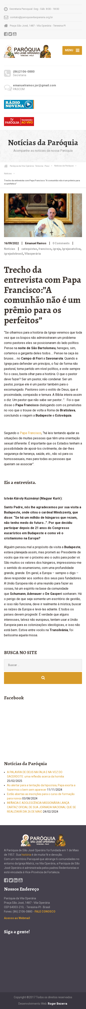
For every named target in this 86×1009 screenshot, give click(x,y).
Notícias (9, 248)
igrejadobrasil (13, 253)
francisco (45, 248)
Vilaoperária (32, 253)
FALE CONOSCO (45, 911)
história (26, 854)
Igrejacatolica (71, 248)
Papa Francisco (30, 433)
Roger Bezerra (57, 1003)
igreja (57, 248)
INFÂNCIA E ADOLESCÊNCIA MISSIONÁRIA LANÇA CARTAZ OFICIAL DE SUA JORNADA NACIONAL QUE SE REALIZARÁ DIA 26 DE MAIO (41, 807)
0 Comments (61, 243)
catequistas (29, 248)
